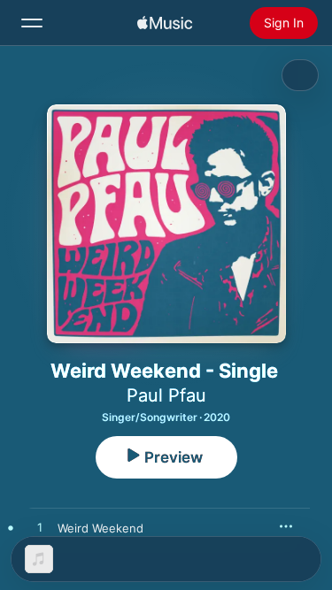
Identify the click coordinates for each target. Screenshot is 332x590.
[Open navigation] (31, 23)
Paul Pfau (166, 395)
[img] (164, 23)
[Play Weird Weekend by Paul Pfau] (40, 528)
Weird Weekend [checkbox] (100, 528)
